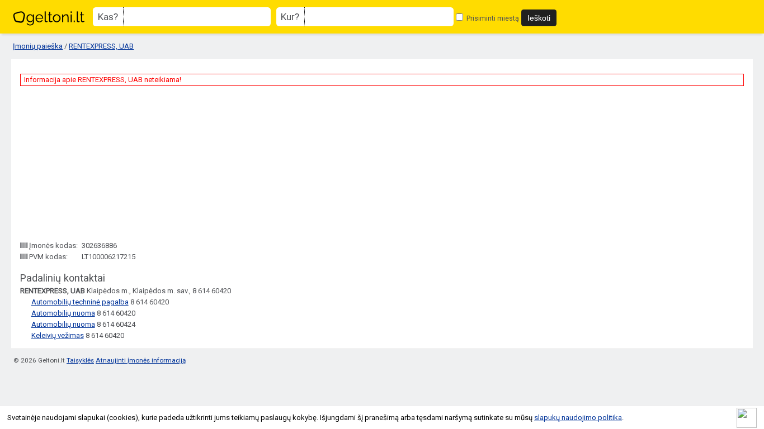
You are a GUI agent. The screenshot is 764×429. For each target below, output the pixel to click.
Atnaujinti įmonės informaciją (141, 360)
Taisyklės (80, 360)
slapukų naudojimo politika (578, 417)
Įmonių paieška (38, 46)
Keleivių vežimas (57, 335)
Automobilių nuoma (63, 313)
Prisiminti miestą (492, 18)
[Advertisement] (104, 163)
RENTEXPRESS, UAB (101, 46)
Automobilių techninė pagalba (80, 302)
